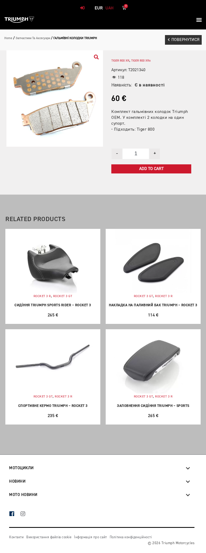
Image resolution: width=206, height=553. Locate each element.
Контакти (16, 537)
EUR (99, 8)
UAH (109, 8)
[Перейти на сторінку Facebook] (14, 514)
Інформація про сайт (90, 537)
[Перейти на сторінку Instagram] (25, 514)
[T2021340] (54, 98)
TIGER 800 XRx (141, 60)
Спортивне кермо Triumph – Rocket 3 (53, 406)
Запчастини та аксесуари (33, 38)
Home (8, 38)
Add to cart (151, 169)
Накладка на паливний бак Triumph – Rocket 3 (153, 305)
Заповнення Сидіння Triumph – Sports (153, 406)
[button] (198, 19)
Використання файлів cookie (48, 537)
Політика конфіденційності (131, 537)
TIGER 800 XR (120, 60)
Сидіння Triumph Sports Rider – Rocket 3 (52, 305)
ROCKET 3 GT (62, 296)
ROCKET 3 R (42, 296)
